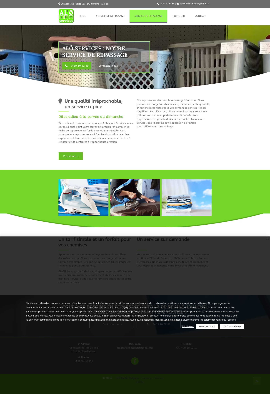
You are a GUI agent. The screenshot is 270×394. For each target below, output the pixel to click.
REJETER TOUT (207, 326)
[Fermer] (267, 239)
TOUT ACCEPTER (231, 326)
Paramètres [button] (188, 326)
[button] (83, 197)
